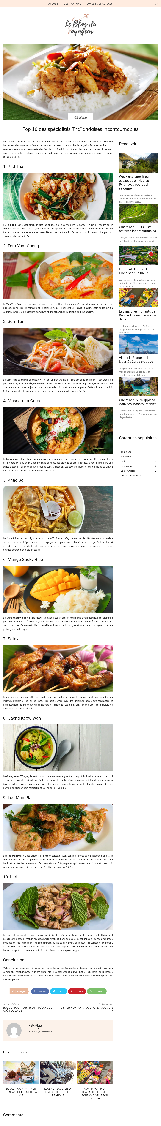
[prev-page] (121, 424)
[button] (156, 4)
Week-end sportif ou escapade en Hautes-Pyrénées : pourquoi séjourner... (134, 182)
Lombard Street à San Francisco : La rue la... (135, 271)
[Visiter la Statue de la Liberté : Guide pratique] (138, 344)
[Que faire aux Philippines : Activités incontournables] (138, 386)
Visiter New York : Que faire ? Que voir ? (87, 1009)
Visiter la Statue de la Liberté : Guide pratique (136, 360)
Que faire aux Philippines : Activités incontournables (138, 402)
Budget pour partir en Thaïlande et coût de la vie (28, 1009)
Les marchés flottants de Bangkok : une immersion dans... (137, 315)
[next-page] (126, 424)
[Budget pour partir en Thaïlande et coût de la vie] (21, 1072)
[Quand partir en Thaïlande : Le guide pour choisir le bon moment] (95, 1072)
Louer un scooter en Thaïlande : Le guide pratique (58, 1092)
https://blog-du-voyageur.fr (40, 1031)
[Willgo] (15, 1030)
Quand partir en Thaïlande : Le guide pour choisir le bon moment (95, 1093)
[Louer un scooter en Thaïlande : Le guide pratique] (58, 1072)
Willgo (35, 1026)
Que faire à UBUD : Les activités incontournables (137, 229)
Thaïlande (80, 118)
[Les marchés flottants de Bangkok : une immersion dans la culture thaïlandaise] (138, 297)
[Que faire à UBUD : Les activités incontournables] (138, 213)
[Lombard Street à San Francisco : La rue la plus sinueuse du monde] (138, 255)
